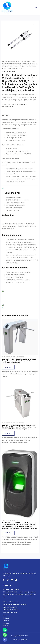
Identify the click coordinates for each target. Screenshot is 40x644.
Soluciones (6, 620)
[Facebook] (3, 580)
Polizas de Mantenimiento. (11, 602)
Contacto (6, 626)
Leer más (8, 367)
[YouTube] (12, 580)
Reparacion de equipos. (10, 607)
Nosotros (6, 618)
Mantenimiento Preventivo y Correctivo (15, 604)
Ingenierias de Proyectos (10, 609)
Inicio (3, 61)
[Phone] (5, 630)
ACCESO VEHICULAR (11, 61)
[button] (35, 24)
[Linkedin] (16, 580)
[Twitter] (8, 580)
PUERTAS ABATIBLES (24, 61)
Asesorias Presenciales (10, 612)
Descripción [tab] (5, 115)
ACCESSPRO (10, 106)
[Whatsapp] (5, 635)
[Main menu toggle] (36, 7)
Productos (6, 623)
